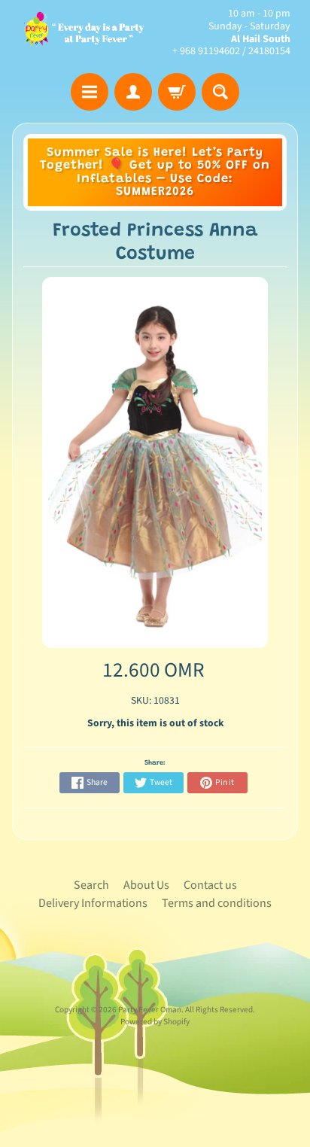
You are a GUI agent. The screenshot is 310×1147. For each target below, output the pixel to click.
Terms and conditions (217, 903)
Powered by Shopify (155, 1021)
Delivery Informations (92, 903)
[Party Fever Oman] (83, 33)
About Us (146, 885)
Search (91, 885)
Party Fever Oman (149, 1009)
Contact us (210, 885)
